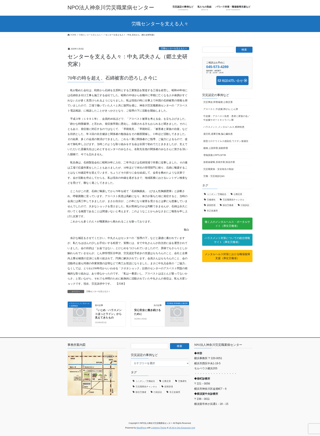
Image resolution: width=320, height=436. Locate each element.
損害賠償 (211, 205)
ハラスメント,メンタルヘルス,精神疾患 (223, 127)
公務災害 (238, 194)
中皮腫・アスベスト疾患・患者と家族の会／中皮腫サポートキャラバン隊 (226, 118)
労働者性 (211, 199)
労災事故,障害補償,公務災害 (218, 102)
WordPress (141, 428)
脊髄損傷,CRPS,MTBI (214, 155)
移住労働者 (228, 205)
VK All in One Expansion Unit (182, 428)
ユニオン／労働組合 (216, 194)
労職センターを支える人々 (174, 48)
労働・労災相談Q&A (213, 176)
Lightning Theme (158, 428)
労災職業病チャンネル (233, 199)
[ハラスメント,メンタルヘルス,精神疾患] (80, 308)
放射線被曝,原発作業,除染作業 (219, 162)
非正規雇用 (212, 210)
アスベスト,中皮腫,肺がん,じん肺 (220, 109)
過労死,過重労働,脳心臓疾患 (218, 134)
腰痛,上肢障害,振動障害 (215, 148)
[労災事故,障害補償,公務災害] (177, 308)
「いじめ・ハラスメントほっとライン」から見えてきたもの (108, 314)
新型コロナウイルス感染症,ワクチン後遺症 (225, 141)
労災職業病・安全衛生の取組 (218, 169)
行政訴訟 (245, 205)
